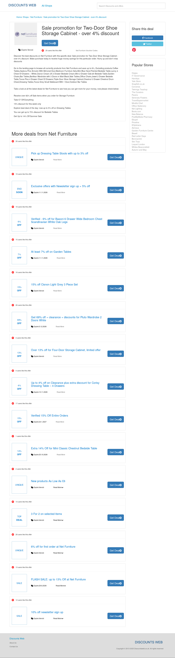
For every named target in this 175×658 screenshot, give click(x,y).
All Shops (47, 5)
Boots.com (136, 111)
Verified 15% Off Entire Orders (49, 415)
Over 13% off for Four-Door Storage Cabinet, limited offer (66, 350)
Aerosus (135, 127)
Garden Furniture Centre (142, 130)
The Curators (137, 92)
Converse (136, 86)
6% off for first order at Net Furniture (53, 546)
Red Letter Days (139, 136)
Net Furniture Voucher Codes (86, 50)
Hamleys (135, 78)
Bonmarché (137, 138)
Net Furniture (36, 16)
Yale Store (136, 81)
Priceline (135, 122)
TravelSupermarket (140, 100)
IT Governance (138, 75)
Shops (26, 16)
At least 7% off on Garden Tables (51, 252)
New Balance (137, 114)
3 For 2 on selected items (46, 514)
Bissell (134, 133)
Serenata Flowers (139, 97)
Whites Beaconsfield (140, 147)
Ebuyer (135, 119)
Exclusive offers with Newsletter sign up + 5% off (60, 186)
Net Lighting (137, 108)
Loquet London (138, 144)
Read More (57, 159)
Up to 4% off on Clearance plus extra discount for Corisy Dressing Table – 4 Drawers (65, 384)
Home (19, 16)
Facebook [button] (148, 37)
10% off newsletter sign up (47, 612)
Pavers (135, 95)
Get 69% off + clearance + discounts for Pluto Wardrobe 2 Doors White (66, 318)
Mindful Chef (137, 103)
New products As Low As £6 (48, 481)
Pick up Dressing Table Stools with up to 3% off (59, 153)
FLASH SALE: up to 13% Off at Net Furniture (58, 579)
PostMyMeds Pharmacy (142, 116)
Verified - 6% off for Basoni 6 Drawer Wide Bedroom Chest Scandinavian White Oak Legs (66, 220)
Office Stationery (139, 105)
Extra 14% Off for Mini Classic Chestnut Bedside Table (64, 448)
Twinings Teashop (139, 89)
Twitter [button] (148, 44)
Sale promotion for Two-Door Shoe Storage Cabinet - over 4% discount (74, 16)
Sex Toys (136, 141)
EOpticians (136, 125)
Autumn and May (139, 149)
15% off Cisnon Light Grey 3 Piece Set (54, 284)
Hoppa (135, 73)
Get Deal (49, 43)
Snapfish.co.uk (138, 84)
